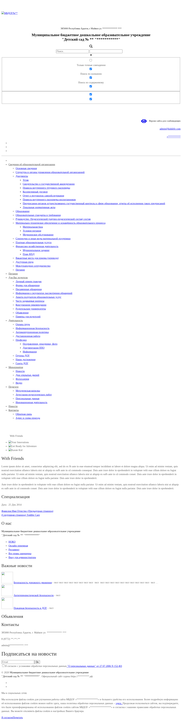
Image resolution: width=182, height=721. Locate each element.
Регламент (14, 549)
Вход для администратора (22, 557)
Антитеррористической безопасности (34, 595)
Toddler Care (20, 515)
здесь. (119, 703)
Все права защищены (20, 553)
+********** (174, 136)
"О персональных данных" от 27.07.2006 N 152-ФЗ (94, 666)
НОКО (12, 541)
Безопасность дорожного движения (33, 582)
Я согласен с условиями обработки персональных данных (63, 666)
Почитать (18, 717)
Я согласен (7, 717)
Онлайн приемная (18, 545)
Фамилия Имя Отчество (27, 511)
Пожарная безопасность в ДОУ (30, 608)
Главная (5, 436)
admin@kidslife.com (170, 128)
